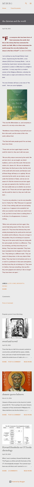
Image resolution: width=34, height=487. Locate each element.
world (4, 286)
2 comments (12, 471)
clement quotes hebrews (13, 394)
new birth (20, 283)
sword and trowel (9, 341)
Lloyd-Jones (12, 283)
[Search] (26, 3)
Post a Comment (7, 303)
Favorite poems (16, 8)
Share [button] (4, 289)
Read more (28, 362)
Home (4, 8)
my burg (7, 3)
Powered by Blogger (18, 482)
